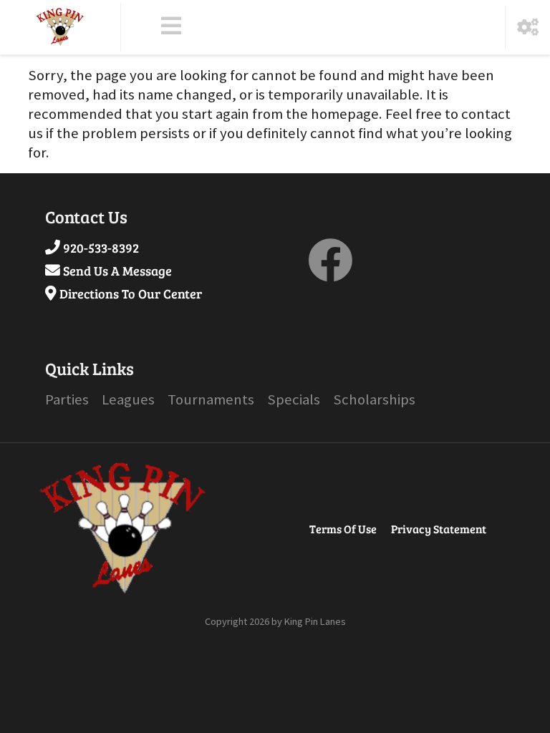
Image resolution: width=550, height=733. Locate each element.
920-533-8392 (101, 247)
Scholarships (374, 399)
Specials (293, 399)
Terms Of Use (343, 528)
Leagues (128, 399)
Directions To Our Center (130, 293)
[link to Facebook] (330, 272)
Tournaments (211, 399)
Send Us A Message (117, 270)
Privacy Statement (438, 528)
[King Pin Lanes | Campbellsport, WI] (60, 27)
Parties (67, 399)
